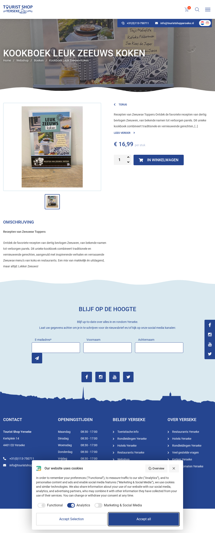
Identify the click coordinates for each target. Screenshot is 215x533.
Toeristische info (128, 431)
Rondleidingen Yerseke (132, 438)
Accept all (143, 519)
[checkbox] (49, 505)
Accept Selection (71, 519)
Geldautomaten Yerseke (187, 466)
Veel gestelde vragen (185, 452)
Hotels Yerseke (126, 445)
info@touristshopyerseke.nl (177, 23)
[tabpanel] (107, 55)
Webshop (123, 459)
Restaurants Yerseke (130, 452)
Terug (123, 104)
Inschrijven (37, 358)
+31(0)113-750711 (138, 23)
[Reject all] (174, 468)
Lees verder (122, 132)
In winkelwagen (162, 160)
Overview (158, 468)
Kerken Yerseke (182, 459)
